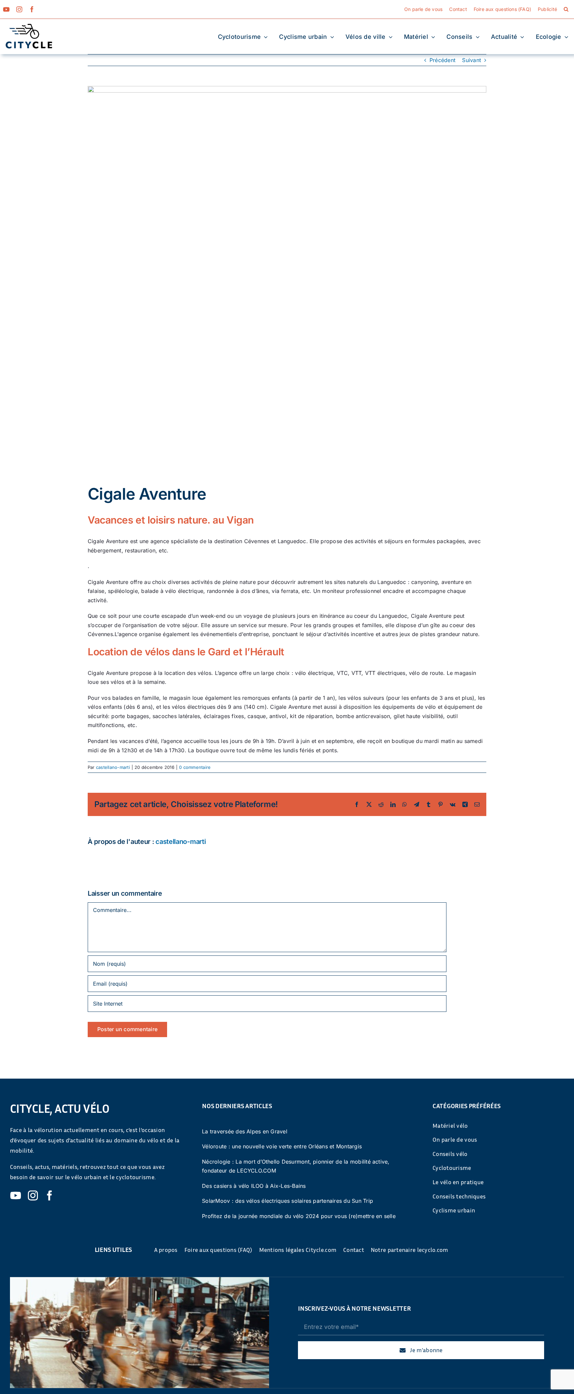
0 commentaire (195, 767)
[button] (566, 9)
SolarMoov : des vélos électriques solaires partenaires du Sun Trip (287, 1200)
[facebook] (32, 9)
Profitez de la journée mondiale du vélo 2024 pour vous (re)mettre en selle (299, 1216)
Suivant (471, 60)
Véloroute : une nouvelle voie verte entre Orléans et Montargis (282, 1146)
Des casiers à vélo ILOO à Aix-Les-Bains (254, 1186)
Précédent (442, 60)
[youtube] (6, 9)
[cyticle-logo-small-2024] (29, 26)
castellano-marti (113, 767)
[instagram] (19, 9)
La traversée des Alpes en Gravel (244, 1131)
